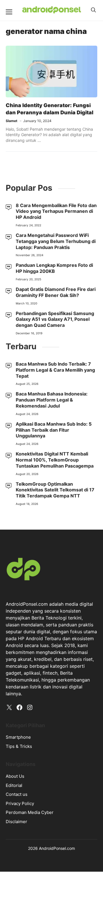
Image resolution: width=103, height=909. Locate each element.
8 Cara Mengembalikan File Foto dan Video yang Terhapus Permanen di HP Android (56, 211)
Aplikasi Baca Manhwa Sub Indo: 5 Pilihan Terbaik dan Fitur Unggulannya (54, 430)
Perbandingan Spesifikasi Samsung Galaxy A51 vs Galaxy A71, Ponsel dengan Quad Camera (55, 319)
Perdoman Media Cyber (30, 812)
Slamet (11, 121)
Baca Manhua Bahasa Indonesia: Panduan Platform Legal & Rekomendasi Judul (52, 400)
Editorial (14, 785)
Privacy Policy (20, 803)
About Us (15, 776)
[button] (93, 10)
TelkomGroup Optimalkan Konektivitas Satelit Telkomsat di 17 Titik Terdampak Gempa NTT (55, 490)
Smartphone (18, 737)
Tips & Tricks (19, 746)
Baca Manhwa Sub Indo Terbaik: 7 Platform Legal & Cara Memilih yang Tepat (55, 370)
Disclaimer (16, 821)
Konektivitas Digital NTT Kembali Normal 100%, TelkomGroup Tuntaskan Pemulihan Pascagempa (55, 460)
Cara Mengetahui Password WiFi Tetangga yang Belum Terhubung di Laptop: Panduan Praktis (56, 241)
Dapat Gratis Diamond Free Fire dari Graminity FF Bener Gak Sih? (56, 292)
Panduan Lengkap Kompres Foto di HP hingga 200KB (54, 268)
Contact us (16, 794)
